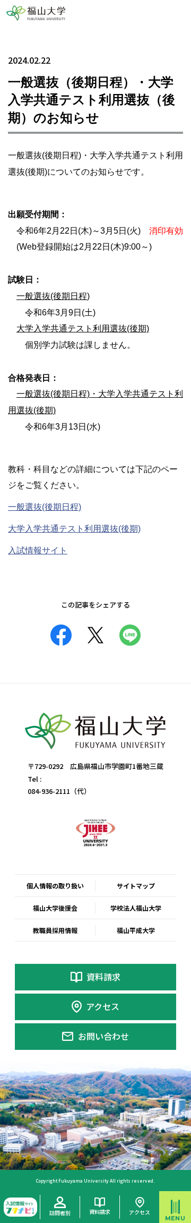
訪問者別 (60, 1213)
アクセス (102, 1006)
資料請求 (103, 976)
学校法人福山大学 (135, 907)
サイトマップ (136, 885)
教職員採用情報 (55, 930)
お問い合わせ (103, 1036)
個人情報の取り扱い (55, 885)
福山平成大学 (136, 930)
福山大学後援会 (55, 907)
